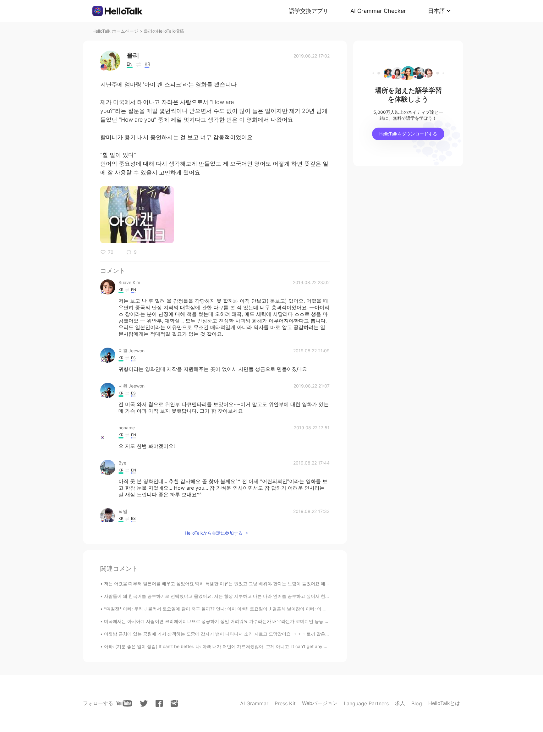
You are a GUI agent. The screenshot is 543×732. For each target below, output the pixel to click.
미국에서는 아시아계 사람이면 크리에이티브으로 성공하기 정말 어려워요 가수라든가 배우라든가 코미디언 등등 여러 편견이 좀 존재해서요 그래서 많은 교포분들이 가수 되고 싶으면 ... (284, 621)
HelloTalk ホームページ (115, 31)
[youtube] (124, 703)
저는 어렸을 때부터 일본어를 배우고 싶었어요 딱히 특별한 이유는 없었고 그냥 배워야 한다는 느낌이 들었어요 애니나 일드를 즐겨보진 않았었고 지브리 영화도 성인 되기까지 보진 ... (281, 583)
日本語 (436, 11)
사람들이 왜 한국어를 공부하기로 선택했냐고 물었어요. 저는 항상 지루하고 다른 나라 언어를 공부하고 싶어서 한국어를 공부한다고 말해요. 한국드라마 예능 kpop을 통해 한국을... (279, 596)
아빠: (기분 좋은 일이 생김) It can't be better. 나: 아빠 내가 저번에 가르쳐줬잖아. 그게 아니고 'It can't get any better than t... (228, 646)
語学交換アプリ (308, 11)
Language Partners (366, 703)
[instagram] (174, 703)
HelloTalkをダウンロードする (408, 133)
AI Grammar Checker (378, 11)
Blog (416, 703)
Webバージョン (319, 703)
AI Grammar (254, 703)
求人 (400, 703)
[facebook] (159, 703)
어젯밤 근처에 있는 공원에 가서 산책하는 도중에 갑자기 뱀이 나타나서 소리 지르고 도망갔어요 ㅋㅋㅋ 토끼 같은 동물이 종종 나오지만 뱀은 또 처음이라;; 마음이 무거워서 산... (276, 633)
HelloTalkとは (444, 703)
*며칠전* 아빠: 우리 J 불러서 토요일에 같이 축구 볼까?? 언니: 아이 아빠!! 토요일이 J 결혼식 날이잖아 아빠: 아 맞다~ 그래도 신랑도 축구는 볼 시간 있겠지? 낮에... (264, 608)
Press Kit (285, 703)
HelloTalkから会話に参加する (214, 533)
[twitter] (144, 703)
